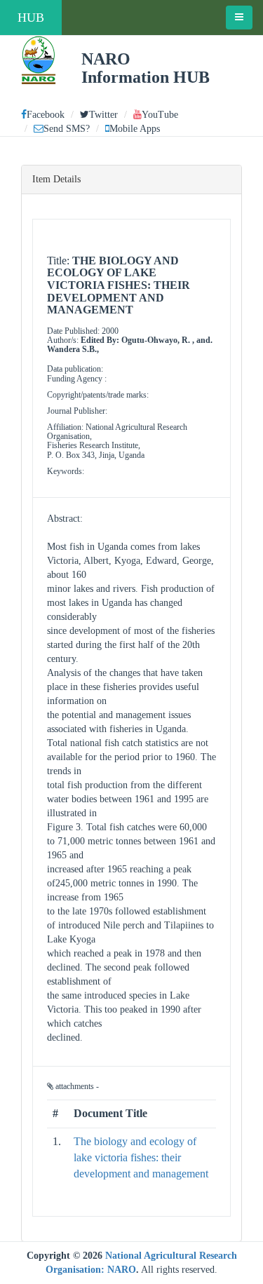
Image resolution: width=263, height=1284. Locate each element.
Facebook (46, 114)
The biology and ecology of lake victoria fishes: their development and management (141, 1157)
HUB (31, 18)
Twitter (103, 114)
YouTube (160, 114)
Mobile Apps (134, 128)
